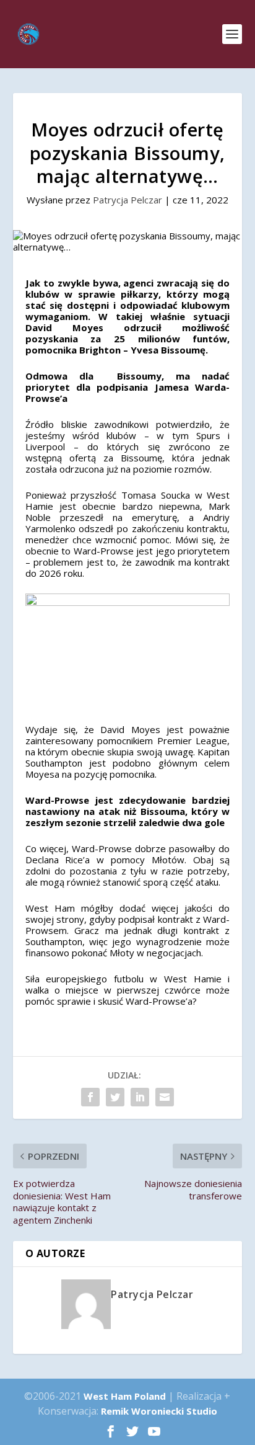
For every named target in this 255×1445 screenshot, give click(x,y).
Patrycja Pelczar (127, 199)
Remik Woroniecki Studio (159, 1411)
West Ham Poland (125, 1396)
